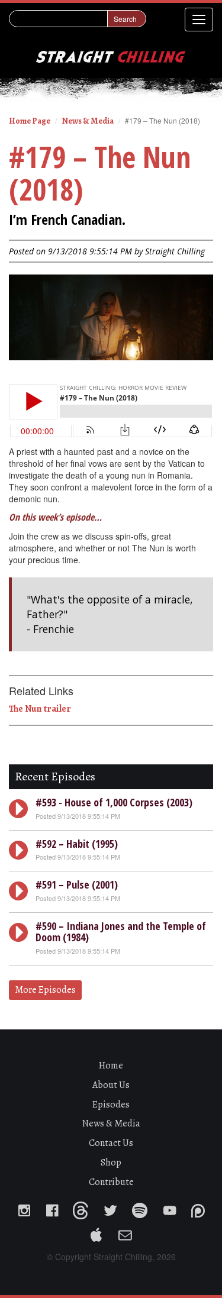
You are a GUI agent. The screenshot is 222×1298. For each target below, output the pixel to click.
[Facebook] (52, 1206)
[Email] (125, 1231)
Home (111, 1065)
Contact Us (111, 1143)
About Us (111, 1085)
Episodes (111, 1104)
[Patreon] (198, 1206)
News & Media (88, 121)
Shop (111, 1162)
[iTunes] (96, 1231)
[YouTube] (169, 1206)
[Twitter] (110, 1206)
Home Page (29, 121)
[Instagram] (24, 1206)
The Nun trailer (40, 708)
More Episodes (45, 989)
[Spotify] (139, 1206)
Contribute (111, 1182)
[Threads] (80, 1206)
